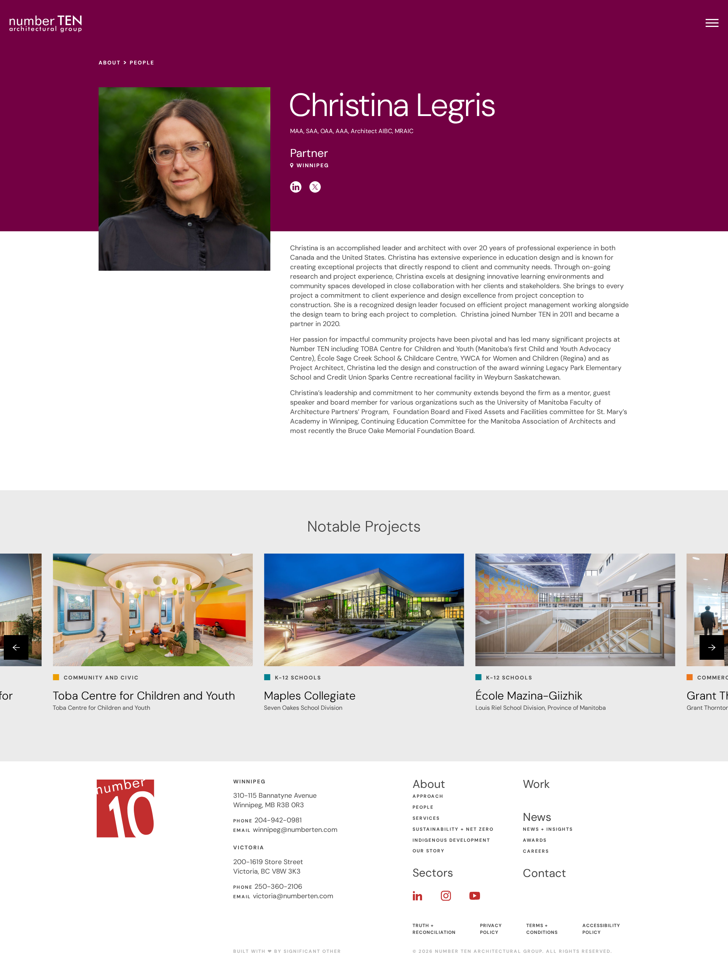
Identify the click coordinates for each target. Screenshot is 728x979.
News (537, 817)
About (110, 62)
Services (426, 818)
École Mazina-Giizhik (529, 695)
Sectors (433, 872)
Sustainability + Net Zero (453, 829)
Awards (535, 840)
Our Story (429, 851)
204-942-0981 (278, 820)
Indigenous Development (451, 840)
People (142, 62)
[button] (16, 647)
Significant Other (312, 951)
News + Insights (548, 829)
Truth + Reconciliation (434, 929)
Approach (428, 796)
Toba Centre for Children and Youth (144, 695)
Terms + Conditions (542, 929)
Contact (544, 873)
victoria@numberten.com (293, 896)
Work (536, 784)
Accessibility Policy (601, 929)
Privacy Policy (491, 929)
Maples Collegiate (310, 695)
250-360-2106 (278, 886)
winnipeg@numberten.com (295, 829)
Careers (536, 851)
